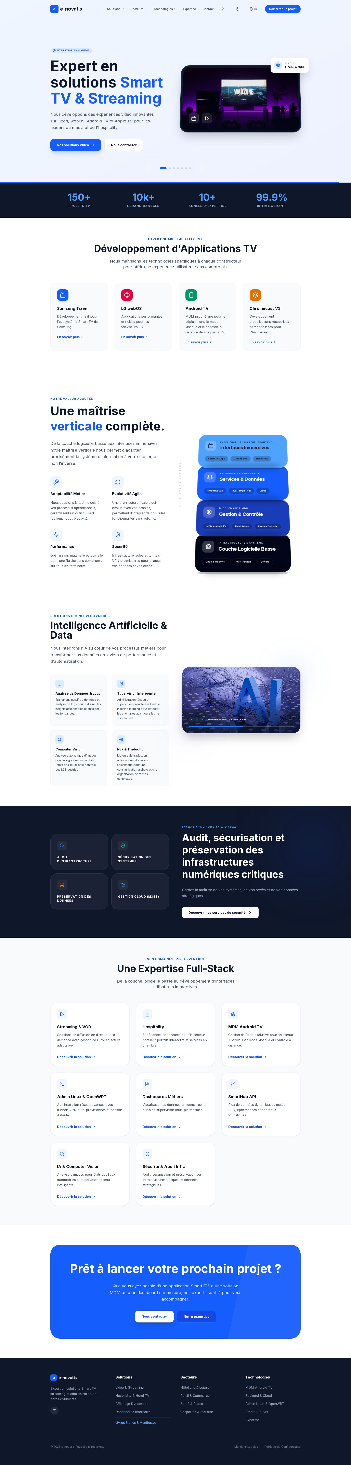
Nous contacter (111, 141)
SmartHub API (256, 1412)
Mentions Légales (246, 1446)
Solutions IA (66, 141)
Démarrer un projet (283, 9)
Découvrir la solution (74, 1057)
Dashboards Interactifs (133, 1412)
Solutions (113, 9)
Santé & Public (191, 1404)
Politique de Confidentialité (282, 1446)
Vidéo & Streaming (129, 1387)
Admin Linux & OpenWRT (264, 1404)
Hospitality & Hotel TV (132, 1396)
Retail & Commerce (195, 1396)
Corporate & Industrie (197, 1412)
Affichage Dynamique (131, 1404)
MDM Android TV (259, 1387)
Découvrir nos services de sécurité (217, 912)
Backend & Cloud (258, 1396)
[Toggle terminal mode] (224, 9)
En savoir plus (68, 337)
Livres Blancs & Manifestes (135, 1423)
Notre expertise (196, 1317)
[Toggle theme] (237, 9)
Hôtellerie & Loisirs (194, 1387)
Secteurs (137, 9)
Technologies (163, 9)
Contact (208, 9)
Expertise (189, 9)
